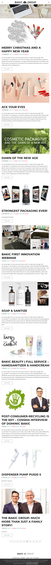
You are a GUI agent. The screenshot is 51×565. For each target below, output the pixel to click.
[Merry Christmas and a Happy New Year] (25, 30)
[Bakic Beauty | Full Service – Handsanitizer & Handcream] (25, 344)
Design (10, 54)
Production (20, 54)
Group (13, 54)
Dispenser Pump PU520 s (21, 474)
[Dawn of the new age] (25, 141)
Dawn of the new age (20, 158)
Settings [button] (35, 563)
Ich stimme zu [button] (29, 563)
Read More (7, 68)
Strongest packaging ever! (24, 210)
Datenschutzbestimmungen (19, 563)
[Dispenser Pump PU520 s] (25, 457)
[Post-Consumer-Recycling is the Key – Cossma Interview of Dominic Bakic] (25, 399)
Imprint (27, 557)
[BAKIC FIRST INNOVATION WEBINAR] (25, 237)
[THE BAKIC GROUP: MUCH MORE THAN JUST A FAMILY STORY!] (25, 501)
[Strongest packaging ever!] (25, 193)
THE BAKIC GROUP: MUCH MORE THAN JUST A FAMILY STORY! (22, 521)
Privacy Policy (36, 557)
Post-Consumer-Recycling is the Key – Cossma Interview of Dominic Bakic (25, 420)
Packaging (16, 54)
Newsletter (23, 557)
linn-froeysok (26, 54)
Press (31, 557)
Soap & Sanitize (14, 310)
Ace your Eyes (13, 107)
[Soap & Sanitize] (25, 293)
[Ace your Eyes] (25, 88)
